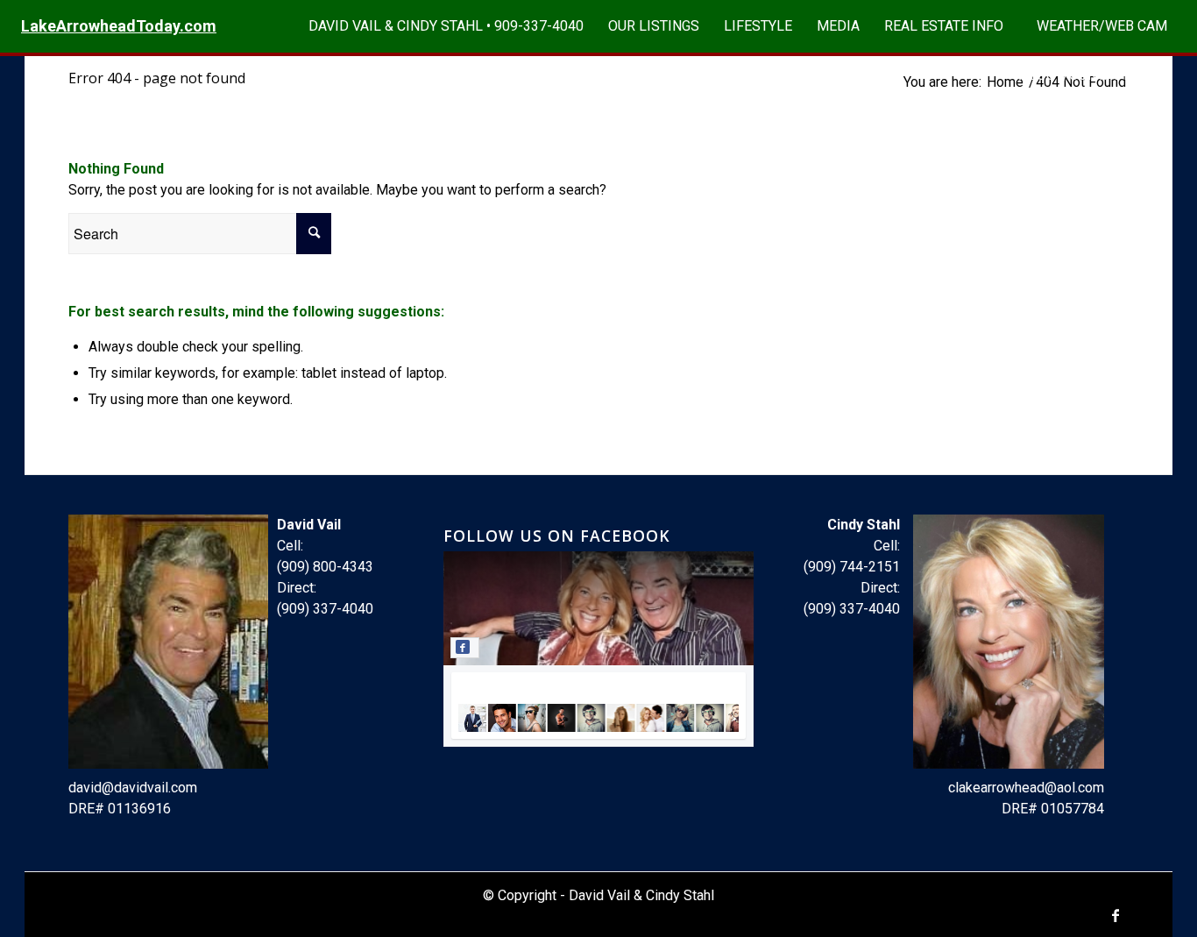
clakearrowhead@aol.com (1026, 787)
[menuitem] (446, 26)
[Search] (1161, 75)
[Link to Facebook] (1115, 915)
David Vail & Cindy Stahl (641, 895)
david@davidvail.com (132, 787)
